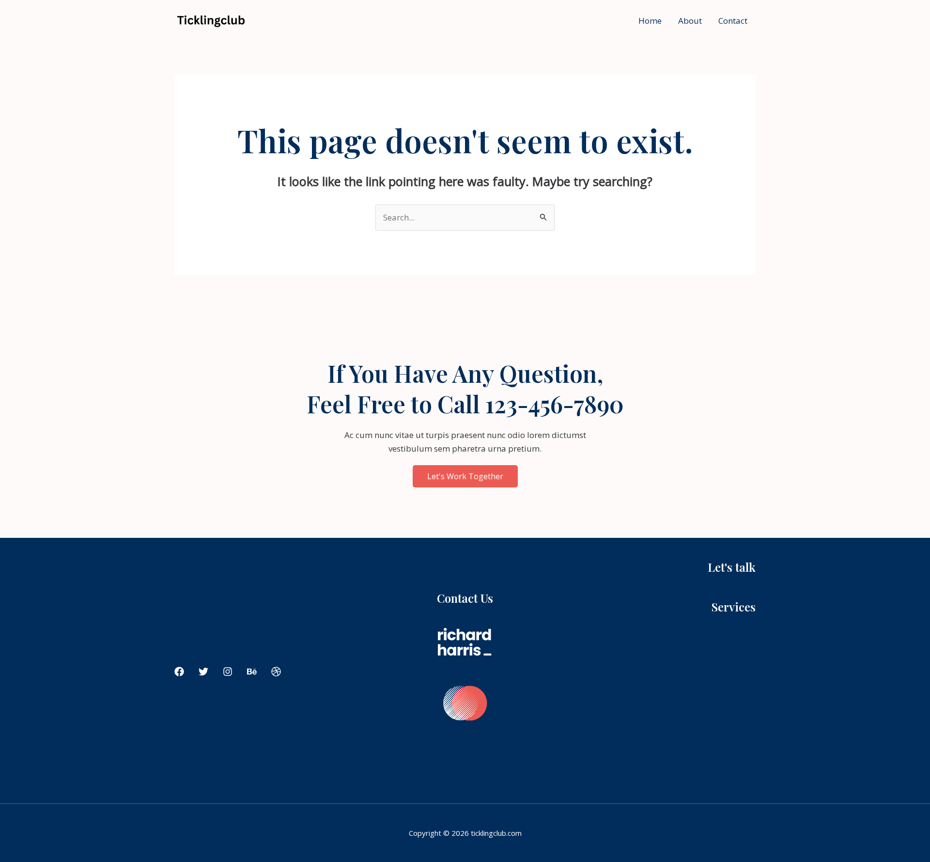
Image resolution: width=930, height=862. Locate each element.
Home (650, 20)
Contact (732, 20)
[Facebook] (179, 671)
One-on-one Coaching (714, 633)
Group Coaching (725, 647)
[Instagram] (227, 671)
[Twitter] (203, 671)
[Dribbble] (276, 671)
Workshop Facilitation (713, 660)
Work (745, 738)
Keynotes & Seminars (716, 674)
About (690, 20)
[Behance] (252, 671)
